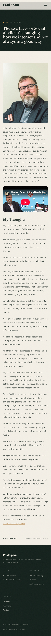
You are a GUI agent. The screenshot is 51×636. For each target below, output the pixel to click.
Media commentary (36, 584)
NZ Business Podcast (11, 580)
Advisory (32, 580)
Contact (6, 610)
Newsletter (7, 606)
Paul (11, 5)
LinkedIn (6, 601)
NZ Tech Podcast (9, 575)
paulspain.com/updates (14, 523)
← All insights (10, 538)
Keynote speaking (36, 575)
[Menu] (46, 4)
